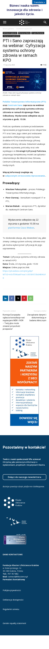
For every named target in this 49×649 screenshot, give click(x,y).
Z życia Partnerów (37, 33)
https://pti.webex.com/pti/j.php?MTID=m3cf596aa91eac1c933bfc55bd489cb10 (24, 274)
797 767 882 (12, 574)
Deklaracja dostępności (13, 599)
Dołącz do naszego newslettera (24, 477)
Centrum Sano (15, 105)
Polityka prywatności (12, 590)
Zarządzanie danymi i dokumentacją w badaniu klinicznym (36, 318)
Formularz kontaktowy (14, 579)
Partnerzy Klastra (24, 33)
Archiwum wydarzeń (24, 29)
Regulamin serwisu (11, 609)
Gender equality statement (14, 623)
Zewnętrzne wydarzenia (11, 36)
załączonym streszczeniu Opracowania (25, 175)
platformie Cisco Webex (21, 227)
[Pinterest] (24, 298)
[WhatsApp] (30, 298)
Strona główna (8, 29)
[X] (18, 298)
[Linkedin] (5, 298)
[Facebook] (11, 298)
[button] (4, 22)
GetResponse (38, 486)
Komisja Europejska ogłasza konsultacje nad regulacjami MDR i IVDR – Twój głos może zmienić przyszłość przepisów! (13, 322)
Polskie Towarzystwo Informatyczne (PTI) (24, 101)
